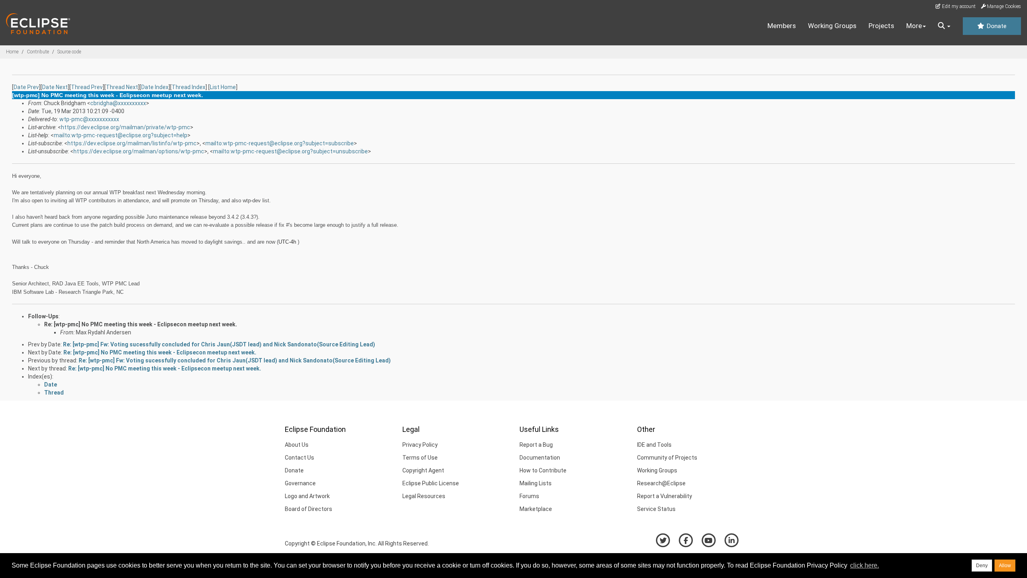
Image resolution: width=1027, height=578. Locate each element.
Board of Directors (308, 509)
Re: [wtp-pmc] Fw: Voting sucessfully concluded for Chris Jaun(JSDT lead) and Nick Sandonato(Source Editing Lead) (219, 344)
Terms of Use (420, 457)
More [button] (914, 26)
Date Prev (26, 87)
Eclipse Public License (430, 483)
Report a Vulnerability (664, 496)
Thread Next (122, 87)
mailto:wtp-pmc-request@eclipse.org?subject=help (120, 135)
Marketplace (536, 509)
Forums (529, 496)
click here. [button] (864, 565)
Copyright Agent (423, 470)
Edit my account (958, 6)
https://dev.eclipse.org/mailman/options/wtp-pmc (138, 151)
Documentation (540, 457)
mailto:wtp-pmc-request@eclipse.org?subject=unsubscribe (290, 151)
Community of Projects (667, 457)
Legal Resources (423, 496)
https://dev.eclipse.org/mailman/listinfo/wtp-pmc (132, 143)
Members (781, 26)
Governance (300, 483)
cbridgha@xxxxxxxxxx (118, 103)
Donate (996, 26)
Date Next (55, 87)
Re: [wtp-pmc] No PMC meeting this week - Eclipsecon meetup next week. (140, 324)
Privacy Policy (420, 445)
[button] (944, 26)
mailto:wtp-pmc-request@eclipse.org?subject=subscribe (279, 143)
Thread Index (188, 87)
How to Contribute (543, 470)
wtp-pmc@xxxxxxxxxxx (89, 119)
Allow (1005, 565)
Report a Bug (536, 445)
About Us (297, 445)
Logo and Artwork (307, 496)
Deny (982, 565)
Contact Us (299, 457)
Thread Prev (87, 87)
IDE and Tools (654, 445)
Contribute (38, 52)
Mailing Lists (536, 483)
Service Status (656, 509)
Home (12, 52)
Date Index (154, 87)
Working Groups (832, 26)
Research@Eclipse (661, 483)
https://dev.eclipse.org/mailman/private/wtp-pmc (125, 127)
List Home (223, 87)
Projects (881, 26)
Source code (69, 52)
